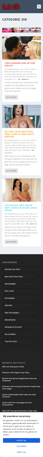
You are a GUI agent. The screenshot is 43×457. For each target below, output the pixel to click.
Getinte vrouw (21, 74)
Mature (13, 77)
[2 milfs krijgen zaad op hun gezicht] (21, 48)
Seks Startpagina (12, 312)
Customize (21, 446)
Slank (22, 224)
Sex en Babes (10, 334)
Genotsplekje (10, 284)
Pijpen (10, 79)
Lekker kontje (13, 148)
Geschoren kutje (10, 74)
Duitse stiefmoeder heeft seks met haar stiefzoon (19, 395)
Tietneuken (26, 150)
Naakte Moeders (14, 69)
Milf (18, 77)
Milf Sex (33, 69)
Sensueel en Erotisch (13, 327)
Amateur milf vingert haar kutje (15, 372)
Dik (22, 72)
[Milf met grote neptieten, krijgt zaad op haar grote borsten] (21, 116)
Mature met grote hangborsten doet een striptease (19, 379)
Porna (19, 150)
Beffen (7, 72)
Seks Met (8, 305)
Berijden (12, 72)
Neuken (22, 77)
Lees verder (11, 97)
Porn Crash (9, 291)
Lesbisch (7, 221)
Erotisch (35, 216)
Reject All (21, 452)
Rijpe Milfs (16, 224)
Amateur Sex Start (12, 269)
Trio (14, 79)
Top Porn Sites (11, 341)
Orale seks (29, 77)
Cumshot (14, 143)
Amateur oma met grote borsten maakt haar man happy (21, 387)
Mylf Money (26, 148)
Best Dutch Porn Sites (14, 276)
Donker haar (28, 72)
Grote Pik (8, 77)
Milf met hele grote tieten (13, 366)
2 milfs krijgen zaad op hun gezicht (20, 64)
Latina (7, 148)
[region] (21, 434)
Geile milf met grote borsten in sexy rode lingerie (19, 412)
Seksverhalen (10, 320)
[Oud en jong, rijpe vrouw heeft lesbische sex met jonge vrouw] (21, 190)
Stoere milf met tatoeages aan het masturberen (17, 403)
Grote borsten (31, 74)
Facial (32, 143)
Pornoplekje (9, 298)
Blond (18, 72)
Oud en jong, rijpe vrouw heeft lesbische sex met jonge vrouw (21, 208)
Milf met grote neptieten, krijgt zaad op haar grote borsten (19, 134)
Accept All (21, 440)
